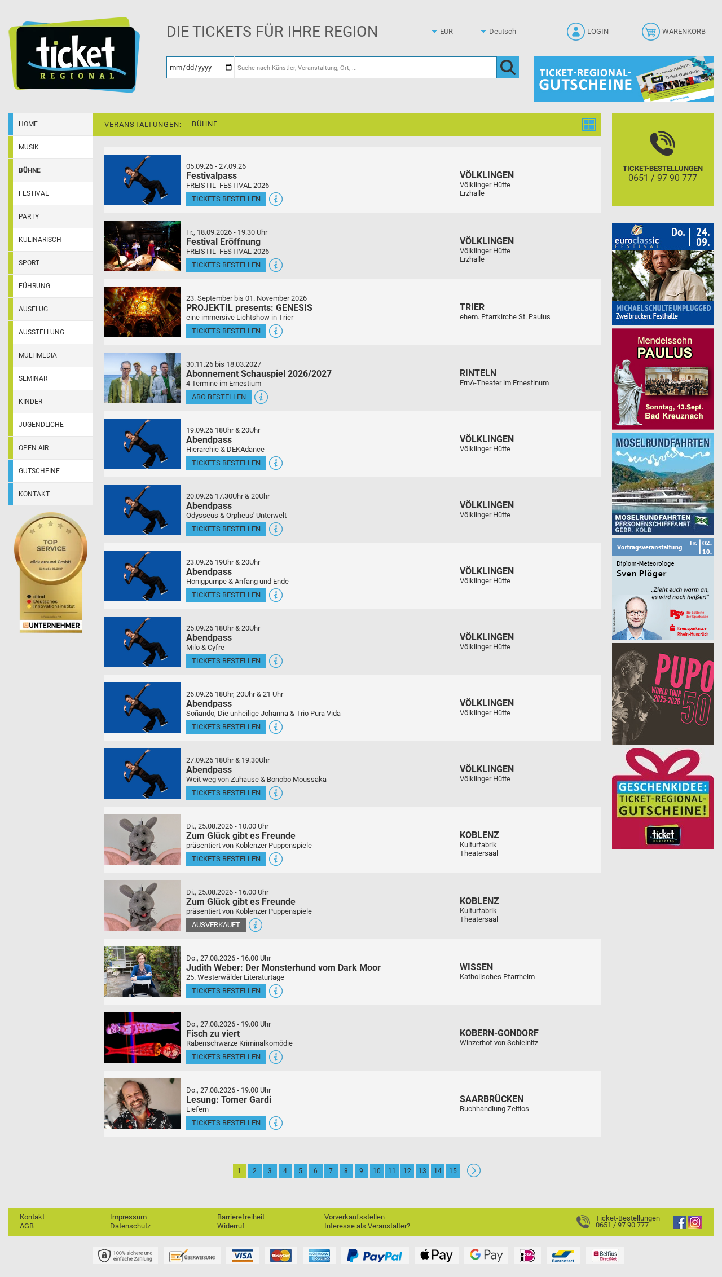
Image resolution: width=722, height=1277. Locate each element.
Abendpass (209, 439)
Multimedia (38, 355)
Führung (34, 286)
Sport (29, 263)
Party (29, 217)
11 (392, 1171)
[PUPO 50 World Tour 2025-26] (663, 693)
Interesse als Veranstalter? (367, 1226)
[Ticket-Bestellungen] (586, 1221)
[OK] (508, 67)
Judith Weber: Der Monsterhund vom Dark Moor (283, 967)
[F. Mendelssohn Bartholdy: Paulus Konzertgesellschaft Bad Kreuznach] (663, 379)
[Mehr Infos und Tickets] (142, 179)
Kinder (30, 402)
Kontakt (34, 494)
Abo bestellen (219, 397)
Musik (29, 147)
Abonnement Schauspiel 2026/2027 (259, 373)
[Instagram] (695, 1226)
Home (28, 124)
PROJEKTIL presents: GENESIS (249, 307)
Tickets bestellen (226, 199)
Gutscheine (39, 471)
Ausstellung (41, 332)
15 (453, 1171)
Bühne (30, 170)
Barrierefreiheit (241, 1217)
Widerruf (231, 1226)
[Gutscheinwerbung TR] (663, 798)
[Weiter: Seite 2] (474, 1174)
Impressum (128, 1217)
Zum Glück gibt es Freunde (241, 835)
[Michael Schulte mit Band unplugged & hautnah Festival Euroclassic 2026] (663, 274)
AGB (27, 1226)
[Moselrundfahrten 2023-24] (663, 483)
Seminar (33, 378)
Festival (34, 193)
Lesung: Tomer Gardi (228, 1099)
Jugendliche (41, 425)
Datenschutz (130, 1226)
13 (422, 1171)
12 (407, 1171)
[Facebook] (679, 1226)
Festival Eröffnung (223, 241)
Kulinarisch (40, 240)
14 (438, 1171)
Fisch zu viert (213, 1033)
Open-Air (34, 448)
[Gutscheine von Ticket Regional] (624, 78)
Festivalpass (211, 175)
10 (377, 1171)
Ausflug (33, 309)
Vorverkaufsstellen (354, 1217)
